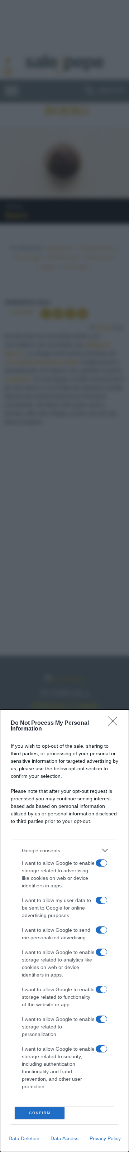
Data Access (64, 1138)
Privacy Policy (105, 1138)
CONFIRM (40, 1113)
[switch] (101, 863)
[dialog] (64, 930)
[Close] (115, 723)
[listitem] (64, 850)
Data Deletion (24, 1138)
